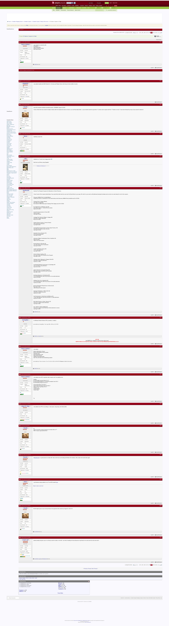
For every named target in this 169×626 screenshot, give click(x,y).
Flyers (72, 5)
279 (140, 32)
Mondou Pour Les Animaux (12, 171)
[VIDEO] (60, 586)
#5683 (161, 479)
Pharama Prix (9, 181)
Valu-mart (8, 213)
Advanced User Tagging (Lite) (78, 620)
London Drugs (9, 162)
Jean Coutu (9, 157)
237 (26, 417)
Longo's (8, 163)
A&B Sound (9, 121)
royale (36, 578)
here (57, 482)
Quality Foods (9, 187)
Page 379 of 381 (129, 32)
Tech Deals (64, 5)
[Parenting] (112, 5)
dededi (40, 336)
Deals (59, 5)
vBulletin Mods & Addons (86, 620)
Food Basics (9, 140)
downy (30, 578)
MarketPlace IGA (10, 167)
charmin (27, 578)
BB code (60, 583)
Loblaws (8, 161)
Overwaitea (9, 177)
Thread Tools (158, 39)
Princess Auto (9, 185)
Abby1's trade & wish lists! (38, 485)
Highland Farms (10, 148)
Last (160, 32)
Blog (53, 7)
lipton (33, 578)
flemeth (25, 457)
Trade (114, 7)
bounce (20, 578)
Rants (94, 5)
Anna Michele (36, 531)
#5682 (161, 454)
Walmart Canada (10, 214)
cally (25, 158)
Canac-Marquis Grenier (11, 129)
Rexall (8, 191)
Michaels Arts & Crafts (11, 170)
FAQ (54, 10)
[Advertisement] (44, 75)
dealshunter (36, 457)
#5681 (161, 425)
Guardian (8, 146)
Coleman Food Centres (11, 131)
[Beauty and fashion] (108, 5)
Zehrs (8, 217)
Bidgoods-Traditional (11, 126)
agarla (40, 558)
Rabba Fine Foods (10, 188)
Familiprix (8, 137)
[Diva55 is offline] (25, 115)
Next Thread (94, 568)
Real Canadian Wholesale (12, 190)
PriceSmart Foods (10, 184)
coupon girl (25, 540)
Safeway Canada (10, 193)
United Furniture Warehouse (10, 212)
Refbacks (21, 591)
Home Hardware (10, 150)
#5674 (161, 133)
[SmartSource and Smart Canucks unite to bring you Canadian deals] (12, 114)
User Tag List (21, 29)
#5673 (161, 104)
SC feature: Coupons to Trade (29, 36)
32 (25, 203)
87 (25, 58)
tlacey (25, 136)
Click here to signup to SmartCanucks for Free (26, 70)
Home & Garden (99, 5)
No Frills (8, 176)
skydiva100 (26, 190)
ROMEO (35, 64)
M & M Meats (9, 165)
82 (25, 125)
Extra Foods (9, 135)
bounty (24, 578)
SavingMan (25, 320)
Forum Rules (60, 593)
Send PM (152, 67)
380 (153, 32)
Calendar (57, 10)
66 (25, 470)
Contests (82, 5)
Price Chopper (9, 183)
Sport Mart (9, 199)
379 (151, 32)
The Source (9, 206)
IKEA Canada (9, 155)
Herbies (8, 147)
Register (115, 2)
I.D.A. (8, 152)
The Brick (8, 205)
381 (156, 32)
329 (142, 32)
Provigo (8, 186)
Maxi (8, 168)
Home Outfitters (10, 151)
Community (63, 10)
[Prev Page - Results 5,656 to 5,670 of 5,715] (137, 32)
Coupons (69, 5)
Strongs (8, 201)
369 (144, 32)
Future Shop (9, 143)
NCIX (8, 174)
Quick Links (77, 10)
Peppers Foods (10, 180)
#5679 (161, 374)
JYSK (8, 158)
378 (149, 32)
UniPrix (8, 210)
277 (26, 552)
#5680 (161, 403)
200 (26, 96)
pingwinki (25, 83)
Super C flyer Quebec (11, 202)
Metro (8, 169)
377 (147, 32)
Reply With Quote (159, 67)
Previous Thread (87, 568)
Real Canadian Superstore (12, 189)
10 (25, 149)
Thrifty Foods (9, 207)
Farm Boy (8, 138)
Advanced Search (112, 10)
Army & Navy (9, 123)
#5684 (161, 505)
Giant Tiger (9, 144)
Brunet (8, 127)
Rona (8, 192)
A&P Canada (9, 122)
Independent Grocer (10, 156)
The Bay (8, 204)
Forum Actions (70, 10)
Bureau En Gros (10, 128)
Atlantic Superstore (10, 124)
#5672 (161, 80)
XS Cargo (8, 216)
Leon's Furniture (10, 160)
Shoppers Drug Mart (10, 197)
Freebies (77, 5)
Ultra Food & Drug (10, 209)
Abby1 (25, 481)
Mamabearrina (45, 558)
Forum (59, 7)
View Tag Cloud (22, 579)
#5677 (161, 317)
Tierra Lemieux (25, 44)
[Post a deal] (115, 5)
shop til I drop (25, 406)
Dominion (8, 134)
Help (111, 2)
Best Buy (8, 125)
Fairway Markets (10, 136)
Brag (98, 7)
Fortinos (8, 142)
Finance (86, 5)
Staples (8, 200)
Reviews (90, 5)
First (135, 32)
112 (158, 36)
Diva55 (25, 107)
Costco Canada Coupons (11, 132)
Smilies (59, 584)
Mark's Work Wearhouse (11, 166)
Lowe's (8, 164)
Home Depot (9, 149)
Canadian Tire (9, 130)
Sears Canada (9, 196)
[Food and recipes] (110, 5)
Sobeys (8, 198)
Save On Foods (10, 194)
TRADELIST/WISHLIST (41, 165)
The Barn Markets (10, 203)
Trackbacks (60, 589)
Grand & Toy (9, 145)
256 (26, 496)
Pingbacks (21, 590)
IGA (7, 154)
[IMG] (59, 585)
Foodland (8, 141)
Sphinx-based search (88, 622)
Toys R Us (9, 208)
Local (105, 7)
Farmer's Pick (9, 139)
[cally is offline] (25, 167)
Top (88, 7)
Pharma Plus (9, 182)
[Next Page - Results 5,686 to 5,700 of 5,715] (158, 32)
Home (57, 5)
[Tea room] (106, 5)
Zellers (8, 218)
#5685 (161, 537)
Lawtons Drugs (9, 159)
